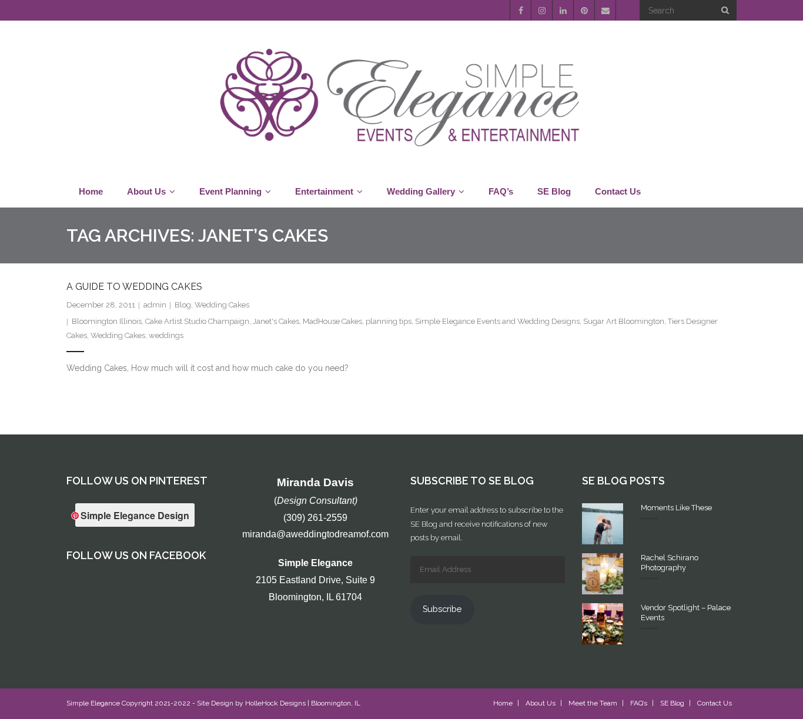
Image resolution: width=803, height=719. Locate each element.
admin (154, 304)
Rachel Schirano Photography (669, 562)
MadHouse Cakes (332, 321)
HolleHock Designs (275, 703)
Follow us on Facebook (136, 555)
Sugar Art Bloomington (623, 321)
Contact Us (714, 703)
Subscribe (442, 609)
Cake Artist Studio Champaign (197, 321)
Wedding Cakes (222, 304)
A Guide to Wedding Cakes (134, 286)
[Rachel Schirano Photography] (602, 573)
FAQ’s (638, 703)
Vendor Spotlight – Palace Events (686, 612)
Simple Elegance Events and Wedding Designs (497, 321)
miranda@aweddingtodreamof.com (315, 534)
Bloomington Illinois (107, 321)
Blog (183, 304)
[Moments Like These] (602, 523)
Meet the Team (592, 703)
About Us (541, 703)
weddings (166, 335)
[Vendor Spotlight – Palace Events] (602, 623)
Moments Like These (676, 507)
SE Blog (672, 703)
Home (503, 703)
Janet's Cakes (276, 321)
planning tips (388, 321)
